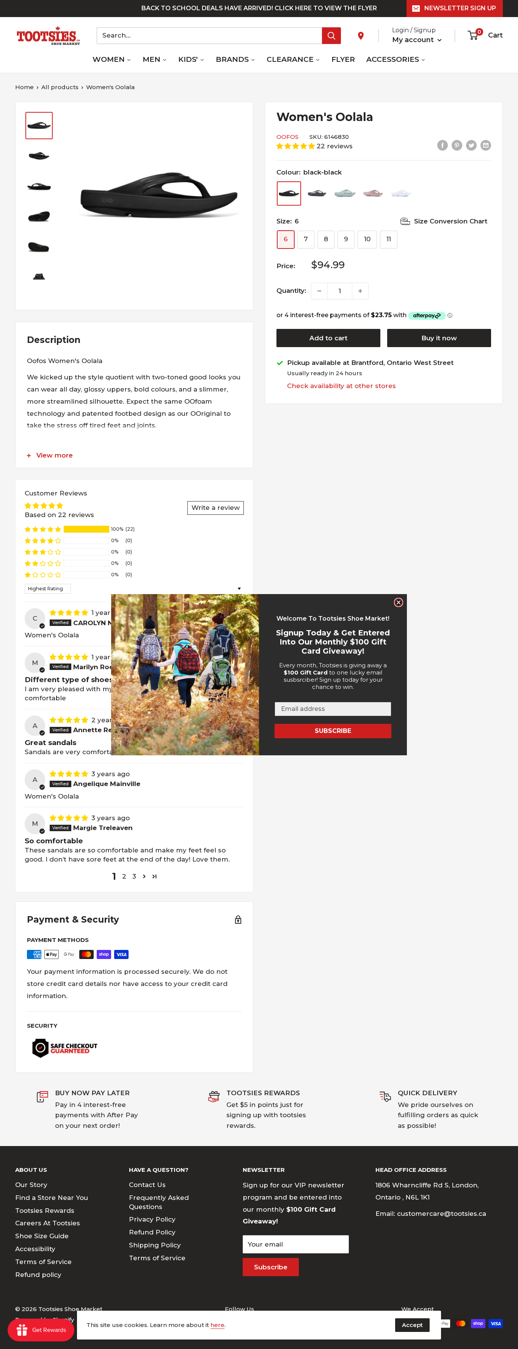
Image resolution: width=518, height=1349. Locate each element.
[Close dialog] (398, 602)
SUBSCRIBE (333, 730)
